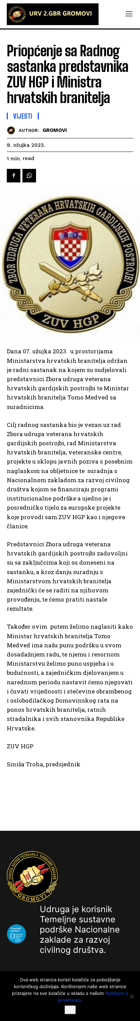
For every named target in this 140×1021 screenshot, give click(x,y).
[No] (131, 996)
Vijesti (22, 116)
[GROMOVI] (13, 130)
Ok (70, 1010)
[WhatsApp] (29, 175)
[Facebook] (13, 175)
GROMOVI (54, 130)
